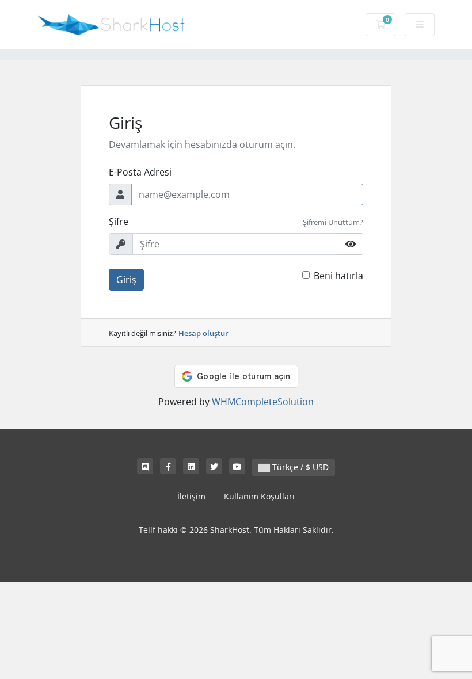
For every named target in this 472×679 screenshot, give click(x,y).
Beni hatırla (338, 275)
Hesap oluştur (203, 333)
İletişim (191, 496)
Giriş (126, 279)
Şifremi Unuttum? (333, 222)
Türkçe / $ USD (299, 466)
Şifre (118, 221)
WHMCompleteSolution (263, 401)
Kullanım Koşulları (259, 496)
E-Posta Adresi (140, 172)
